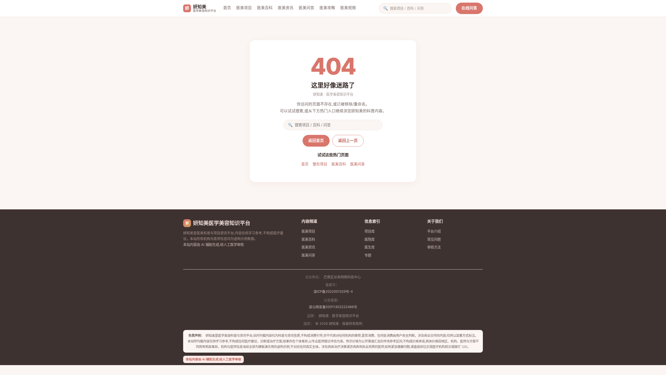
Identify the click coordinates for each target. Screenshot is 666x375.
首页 (227, 7)
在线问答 (469, 8)
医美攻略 (327, 7)
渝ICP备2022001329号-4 (333, 291)
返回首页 (316, 140)
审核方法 (434, 247)
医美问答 (306, 7)
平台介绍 (434, 231)
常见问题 (434, 239)
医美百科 (265, 7)
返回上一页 (348, 140)
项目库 (369, 231)
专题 (367, 255)
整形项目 (320, 164)
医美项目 (244, 7)
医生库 (369, 247)
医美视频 (348, 7)
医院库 (369, 239)
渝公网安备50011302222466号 (333, 307)
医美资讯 (285, 7)
